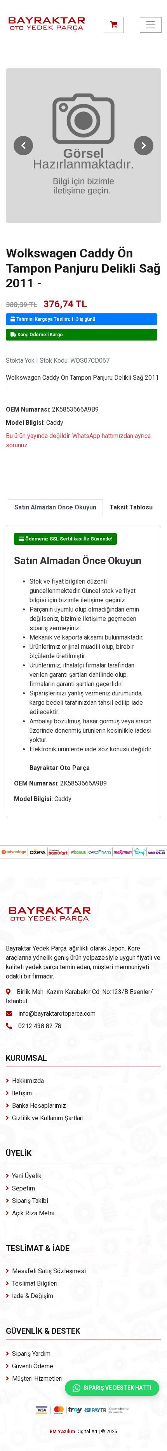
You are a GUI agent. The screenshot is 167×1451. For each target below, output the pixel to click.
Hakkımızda (28, 1080)
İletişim (22, 1093)
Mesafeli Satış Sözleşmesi (49, 1271)
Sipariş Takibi (30, 1200)
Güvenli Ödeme (32, 1366)
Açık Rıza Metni (33, 1213)
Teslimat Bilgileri (34, 1283)
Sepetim (23, 1188)
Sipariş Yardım (31, 1353)
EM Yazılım (62, 1431)
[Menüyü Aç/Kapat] (150, 24)
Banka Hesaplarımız (39, 1105)
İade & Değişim (32, 1296)
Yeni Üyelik (27, 1176)
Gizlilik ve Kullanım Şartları (48, 1118)
